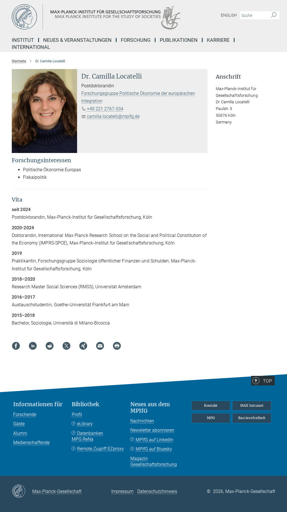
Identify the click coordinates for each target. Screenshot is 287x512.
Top (267, 381)
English (229, 15)
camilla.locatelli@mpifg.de (113, 116)
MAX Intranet (251, 405)
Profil (77, 414)
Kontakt (210, 405)
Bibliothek (85, 404)
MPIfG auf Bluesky (154, 449)
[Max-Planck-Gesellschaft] (22, 491)
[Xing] (83, 346)
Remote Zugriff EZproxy (100, 448)
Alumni (20, 433)
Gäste (19, 423)
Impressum (122, 491)
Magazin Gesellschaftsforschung (153, 461)
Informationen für (38, 404)
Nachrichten (142, 421)
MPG (211, 418)
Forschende (24, 414)
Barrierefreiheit (251, 418)
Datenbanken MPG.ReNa (87, 436)
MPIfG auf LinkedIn (154, 439)
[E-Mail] (100, 346)
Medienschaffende (31, 442)
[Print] (117, 346)
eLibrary (85, 423)
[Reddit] (49, 346)
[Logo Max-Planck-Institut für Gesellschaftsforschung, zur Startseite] (117, 16)
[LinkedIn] (33, 346)
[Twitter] (66, 346)
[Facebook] (16, 346)
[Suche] (273, 15)
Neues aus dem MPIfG (150, 407)
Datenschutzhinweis (157, 491)
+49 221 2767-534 (105, 108)
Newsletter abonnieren (152, 430)
